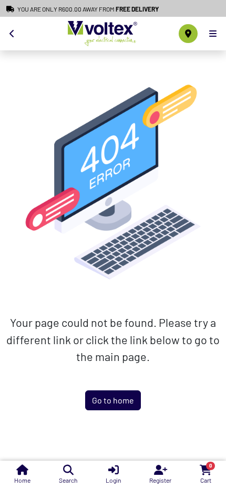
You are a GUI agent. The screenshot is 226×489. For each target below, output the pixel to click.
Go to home (113, 400)
